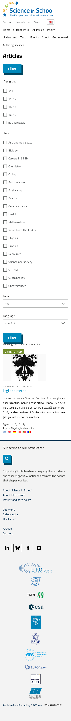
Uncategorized (17, 286)
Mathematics (16, 222)
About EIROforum (14, 495)
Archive (7, 528)
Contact (8, 22)
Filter (12, 68)
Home (6, 30)
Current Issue (21, 30)
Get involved (60, 37)
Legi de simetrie (14, 390)
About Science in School (17, 490)
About (46, 37)
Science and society (20, 262)
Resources (14, 254)
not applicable (16, 122)
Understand (10, 37)
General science (17, 206)
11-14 (12, 99)
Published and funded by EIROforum (22, 705)
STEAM (13, 270)
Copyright (9, 509)
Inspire (51, 30)
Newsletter (23, 22)
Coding (12, 174)
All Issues (38, 30)
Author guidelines (13, 45)
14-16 (12, 107)
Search (38, 22)
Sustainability (16, 278)
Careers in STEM (18, 158)
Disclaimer (9, 519)
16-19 (12, 115)
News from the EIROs (22, 230)
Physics (13, 238)
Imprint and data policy (17, 500)
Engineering (15, 190)
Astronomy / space (20, 142)
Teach (23, 37)
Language (9, 316)
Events (34, 37)
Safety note (10, 514)
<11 (10, 91)
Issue (6, 296)
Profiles (13, 246)
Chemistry (14, 166)
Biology (13, 150)
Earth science (16, 182)
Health (12, 214)
